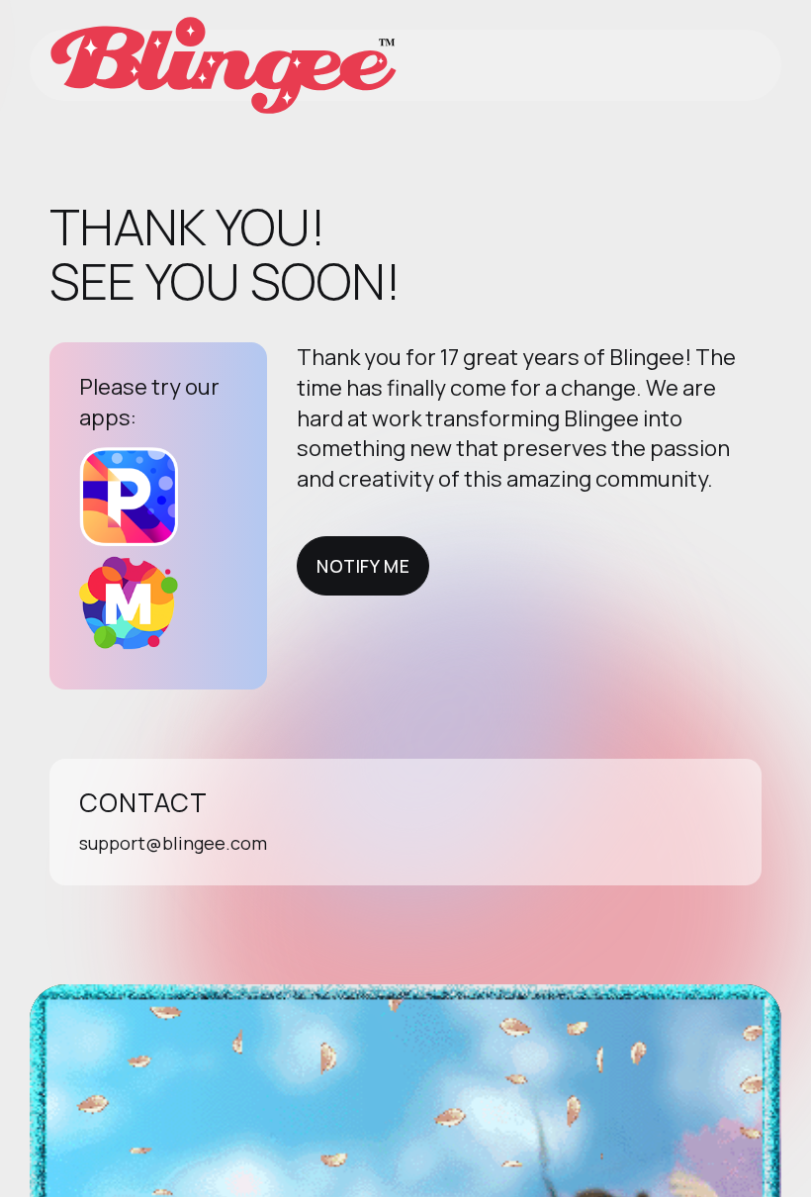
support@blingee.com (173, 843)
